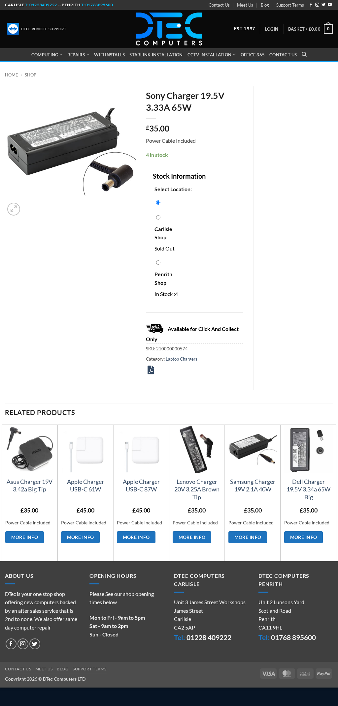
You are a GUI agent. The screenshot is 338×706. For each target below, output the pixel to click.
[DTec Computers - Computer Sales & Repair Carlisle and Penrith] (169, 29)
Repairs (76, 54)
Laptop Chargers (181, 359)
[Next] (333, 492)
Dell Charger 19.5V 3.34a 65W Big (308, 489)
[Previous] (5, 492)
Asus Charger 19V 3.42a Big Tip (29, 485)
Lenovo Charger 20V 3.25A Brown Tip (197, 489)
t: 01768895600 (97, 4)
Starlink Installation (156, 54)
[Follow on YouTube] (330, 5)
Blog (265, 5)
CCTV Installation (209, 54)
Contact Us (219, 5)
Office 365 (253, 54)
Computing (44, 54)
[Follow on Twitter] (323, 5)
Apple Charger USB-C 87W (141, 485)
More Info (24, 537)
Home (11, 74)
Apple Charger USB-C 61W (85, 485)
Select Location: (173, 189)
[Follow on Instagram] (317, 5)
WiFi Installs (109, 54)
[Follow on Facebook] (311, 5)
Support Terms (290, 5)
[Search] (304, 54)
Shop (30, 74)
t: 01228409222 (40, 4)
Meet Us (245, 5)
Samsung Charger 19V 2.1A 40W (252, 485)
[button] (271, 29)
